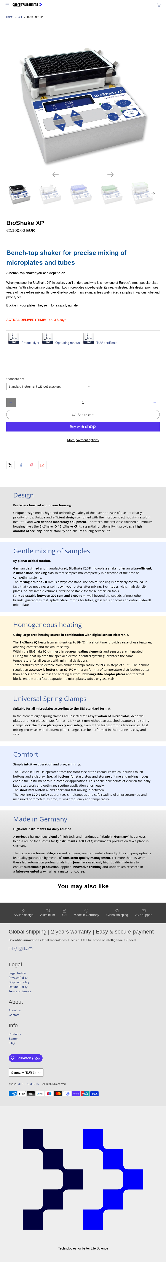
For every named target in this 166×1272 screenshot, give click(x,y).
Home (9, 17)
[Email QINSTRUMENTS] (11, 949)
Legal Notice (17, 973)
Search (13, 1038)
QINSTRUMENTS (28, 1084)
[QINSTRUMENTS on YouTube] (30, 949)
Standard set (15, 379)
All (20, 17)
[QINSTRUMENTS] (83, 5)
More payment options (83, 440)
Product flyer (30, 343)
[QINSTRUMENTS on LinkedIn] (25, 949)
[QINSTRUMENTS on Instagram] (20, 949)
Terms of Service (20, 991)
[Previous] (55, 174)
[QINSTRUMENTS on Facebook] (16, 949)
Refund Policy (18, 986)
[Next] (110, 174)
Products (15, 1034)
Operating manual (67, 343)
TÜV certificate (106, 343)
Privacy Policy (18, 977)
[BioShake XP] (83, 98)
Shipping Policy (19, 982)
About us (15, 1010)
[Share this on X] (10, 465)
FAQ (12, 1043)
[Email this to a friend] (42, 465)
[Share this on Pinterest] (32, 465)
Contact (14, 1015)
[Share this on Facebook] (21, 465)
